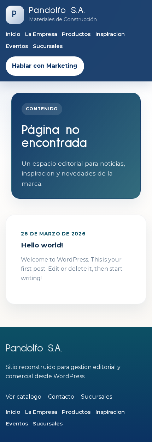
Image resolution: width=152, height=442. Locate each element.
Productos (76, 34)
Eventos (17, 46)
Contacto (61, 396)
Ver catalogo (23, 396)
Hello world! (42, 245)
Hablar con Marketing (44, 65)
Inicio (13, 34)
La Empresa (41, 34)
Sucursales (48, 46)
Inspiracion (110, 34)
